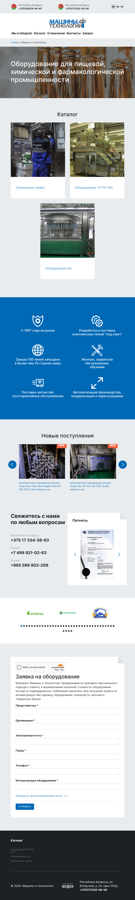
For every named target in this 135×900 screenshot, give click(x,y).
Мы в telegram (22, 33)
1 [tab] (21, 626)
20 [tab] (71, 626)
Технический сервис (21, 861)
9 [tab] (42, 626)
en (118, 6)
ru (113, 6)
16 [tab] (61, 626)
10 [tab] (45, 626)
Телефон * (23, 765)
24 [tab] (82, 626)
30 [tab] (98, 626)
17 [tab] (63, 626)
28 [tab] (92, 626)
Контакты (74, 33)
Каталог (40, 33)
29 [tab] (95, 626)
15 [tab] (58, 626)
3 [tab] (26, 626)
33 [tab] (106, 626)
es (122, 6)
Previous (12, 464)
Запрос (87, 33)
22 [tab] (77, 626)
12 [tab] (50, 626)
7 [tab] (37, 626)
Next (123, 464)
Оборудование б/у (20, 856)
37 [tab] (63, 631)
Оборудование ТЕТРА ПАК (22, 850)
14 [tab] (55, 626)
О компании (56, 33)
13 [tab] (53, 626)
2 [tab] (24, 626)
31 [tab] (100, 626)
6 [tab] (34, 626)
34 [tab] (108, 626)
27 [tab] (90, 626)
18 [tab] (66, 626)
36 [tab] (113, 626)
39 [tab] (69, 631)
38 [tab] (66, 631)
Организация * (25, 720)
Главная (15, 42)
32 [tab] (103, 626)
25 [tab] (84, 626)
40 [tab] (71, 631)
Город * (21, 750)
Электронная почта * (29, 735)
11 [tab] (48, 626)
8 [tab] (40, 626)
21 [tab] (74, 626)
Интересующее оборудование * (37, 780)
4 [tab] (29, 626)
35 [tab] (111, 626)
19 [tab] (69, 626)
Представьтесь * (27, 705)
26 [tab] (87, 626)
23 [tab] (79, 626)
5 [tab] (32, 626)
